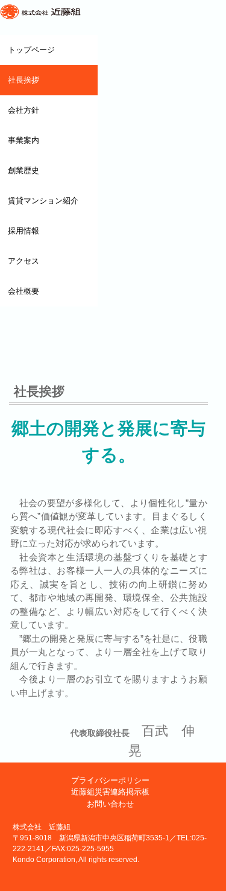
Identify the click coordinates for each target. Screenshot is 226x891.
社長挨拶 (23, 79)
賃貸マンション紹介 (43, 200)
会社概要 (23, 291)
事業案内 (23, 140)
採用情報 (23, 230)
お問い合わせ (110, 803)
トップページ (31, 49)
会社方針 (23, 110)
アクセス (23, 260)
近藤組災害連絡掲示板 (110, 791)
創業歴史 (23, 170)
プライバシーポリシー (110, 780)
